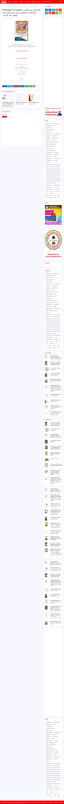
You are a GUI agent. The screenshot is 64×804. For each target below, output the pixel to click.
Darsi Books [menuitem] (27, 1)
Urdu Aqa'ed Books (49, 189)
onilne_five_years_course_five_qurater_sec (53, 166)
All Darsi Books (57, 133)
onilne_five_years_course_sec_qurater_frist (53, 174)
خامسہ (47, 193)
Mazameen (48, 162)
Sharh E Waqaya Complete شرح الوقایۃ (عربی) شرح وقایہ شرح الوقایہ (55, 413)
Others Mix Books (49, 185)
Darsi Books (54, 156)
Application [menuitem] (15, 1)
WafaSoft (4, 18)
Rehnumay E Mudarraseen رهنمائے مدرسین (34, 103)
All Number (56, 142)
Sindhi (56, 187)
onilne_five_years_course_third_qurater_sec (53, 181)
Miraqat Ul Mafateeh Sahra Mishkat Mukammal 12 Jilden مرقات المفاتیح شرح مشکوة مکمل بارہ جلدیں (55, 608)
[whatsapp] (56, 13)
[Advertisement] (53, 61)
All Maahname (55, 137)
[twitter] (53, 10)
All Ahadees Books (56, 123)
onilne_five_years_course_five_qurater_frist (53, 164)
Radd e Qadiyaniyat (57, 185)
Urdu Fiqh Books (57, 189)
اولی (50, 191)
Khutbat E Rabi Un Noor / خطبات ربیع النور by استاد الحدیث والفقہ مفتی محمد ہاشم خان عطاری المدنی (55, 525)
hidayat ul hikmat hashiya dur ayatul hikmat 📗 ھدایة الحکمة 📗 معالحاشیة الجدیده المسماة (55, 512)
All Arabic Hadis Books (50, 133)
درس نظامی (51, 193)
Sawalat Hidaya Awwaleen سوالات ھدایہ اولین (55, 395)
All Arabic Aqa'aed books (50, 129)
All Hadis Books (55, 135)
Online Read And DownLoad (22, 50)
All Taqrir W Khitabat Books (50, 150)
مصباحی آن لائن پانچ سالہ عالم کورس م (55, 369)
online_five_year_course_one (51, 183)
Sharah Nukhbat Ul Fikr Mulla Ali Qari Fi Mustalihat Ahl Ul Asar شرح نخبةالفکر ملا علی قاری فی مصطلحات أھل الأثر (8, 104)
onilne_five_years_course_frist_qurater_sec (53, 172)
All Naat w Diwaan (49, 142)
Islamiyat (55, 160)
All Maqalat (48, 139)
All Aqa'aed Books (49, 127)
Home (3, 6)
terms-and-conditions (53, 802)
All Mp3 (52, 139)
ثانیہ (59, 191)
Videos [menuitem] (21, 1)
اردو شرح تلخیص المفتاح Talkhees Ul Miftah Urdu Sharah (55, 454)
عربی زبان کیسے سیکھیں (55, 458)
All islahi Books (48, 137)
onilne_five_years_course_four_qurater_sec (53, 170)
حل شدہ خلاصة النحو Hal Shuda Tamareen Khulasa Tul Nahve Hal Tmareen (55, 363)
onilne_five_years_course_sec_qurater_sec (53, 176)
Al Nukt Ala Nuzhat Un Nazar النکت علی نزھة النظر (21, 103)
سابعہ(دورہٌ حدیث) (49, 195)
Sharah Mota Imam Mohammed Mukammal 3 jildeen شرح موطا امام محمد (56, 357)
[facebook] (49, 10)
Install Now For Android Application (53, 255)
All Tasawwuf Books (49, 152)
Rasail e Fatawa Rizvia (49, 187)
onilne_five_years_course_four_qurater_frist (53, 168)
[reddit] (56, 10)
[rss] (60, 13)
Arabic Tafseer (48, 156)
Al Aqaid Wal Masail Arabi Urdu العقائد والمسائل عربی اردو (55, 381)
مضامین (54, 197)
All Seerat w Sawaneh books (50, 146)
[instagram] (49, 13)
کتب (46, 197)
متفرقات (50, 197)
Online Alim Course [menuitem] (47, 1)
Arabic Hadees (56, 154)
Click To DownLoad (21, 58)
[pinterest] (60, 10)
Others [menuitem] (39, 1)
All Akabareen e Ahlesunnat (50, 125)
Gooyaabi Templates (23, 802)
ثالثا (56, 191)
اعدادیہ (47, 191)
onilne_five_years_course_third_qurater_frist (53, 179)
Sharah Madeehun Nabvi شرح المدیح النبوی (55, 374)
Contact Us (38, 802)
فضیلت (58, 195)
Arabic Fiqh (56, 152)
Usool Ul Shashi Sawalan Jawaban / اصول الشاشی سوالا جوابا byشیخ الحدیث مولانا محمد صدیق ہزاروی (56, 616)
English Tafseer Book (49, 158)
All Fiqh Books (48, 135)
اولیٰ (53, 191)
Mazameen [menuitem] (34, 1)
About (33, 802)
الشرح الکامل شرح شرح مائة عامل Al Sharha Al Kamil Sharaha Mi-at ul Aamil (56, 447)
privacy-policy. (44, 802)
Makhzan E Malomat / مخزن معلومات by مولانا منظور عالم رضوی (56, 407)
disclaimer (61, 802)
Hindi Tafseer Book (49, 160)
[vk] (46, 13)
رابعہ (56, 193)
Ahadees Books (48, 123)
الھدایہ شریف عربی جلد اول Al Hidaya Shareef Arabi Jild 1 (56, 465)
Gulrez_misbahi (57, 158)
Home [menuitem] (10, 1)
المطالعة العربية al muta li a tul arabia (55, 441)
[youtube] (53, 13)
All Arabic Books (48, 131)
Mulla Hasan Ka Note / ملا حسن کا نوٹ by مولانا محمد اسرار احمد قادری (55, 505)
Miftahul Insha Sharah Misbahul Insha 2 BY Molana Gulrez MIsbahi (56, 538)
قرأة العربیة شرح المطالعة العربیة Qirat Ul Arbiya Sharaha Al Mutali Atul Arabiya (55, 472)
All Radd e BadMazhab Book (50, 144)
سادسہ (54, 195)
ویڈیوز (58, 197)
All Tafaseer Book (49, 148)
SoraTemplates (9, 802)
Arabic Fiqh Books (49, 154)
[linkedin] (46, 10)
